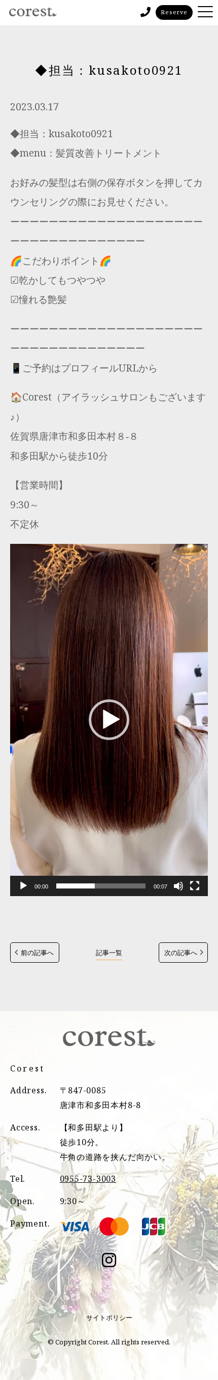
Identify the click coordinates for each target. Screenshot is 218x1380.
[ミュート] (178, 886)
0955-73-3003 (88, 1178)
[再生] (23, 886)
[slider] (101, 885)
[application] (109, 720)
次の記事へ (180, 952)
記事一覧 (109, 952)
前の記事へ (37, 952)
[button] (109, 719)
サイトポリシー (109, 1317)
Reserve (174, 12)
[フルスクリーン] (195, 886)
